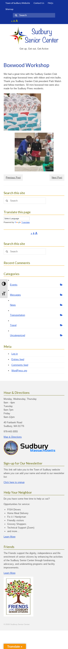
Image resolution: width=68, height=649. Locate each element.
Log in (14, 353)
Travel (13, 325)
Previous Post (13, 177)
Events (13, 284)
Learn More (9, 536)
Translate (25, 222)
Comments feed (19, 365)
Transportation (17, 315)
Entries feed (17, 359)
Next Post (57, 177)
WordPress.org (19, 370)
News (13, 305)
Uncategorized (17, 335)
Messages (15, 295)
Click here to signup (14, 482)
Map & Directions (13, 437)
